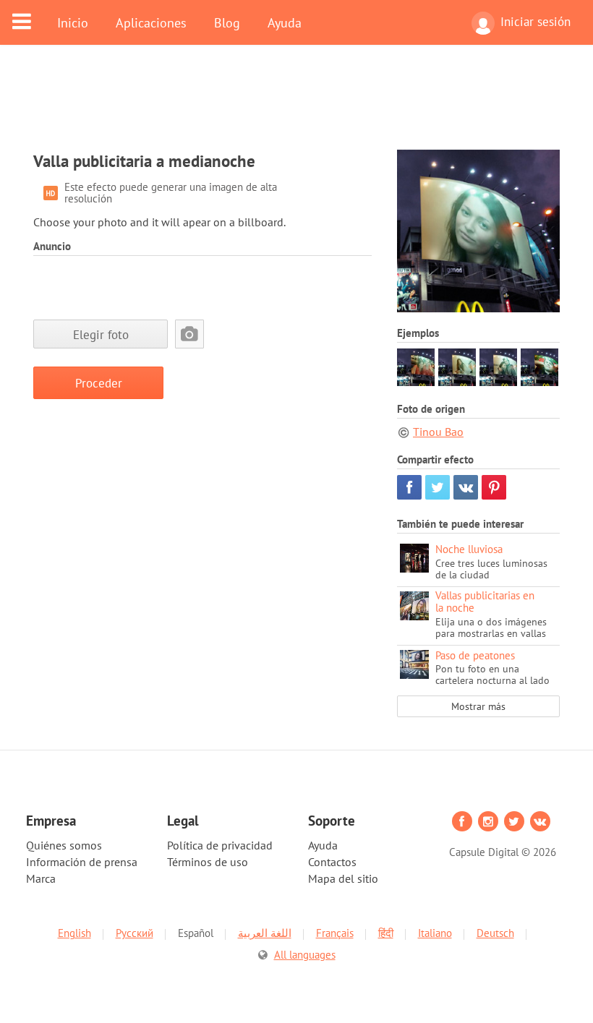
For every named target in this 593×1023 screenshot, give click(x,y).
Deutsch (495, 933)
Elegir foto (101, 334)
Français (335, 933)
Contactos (332, 862)
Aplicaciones (151, 22)
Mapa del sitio (343, 878)
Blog (227, 22)
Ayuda (285, 22)
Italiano (435, 933)
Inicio (72, 22)
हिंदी (385, 933)
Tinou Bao (438, 431)
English (74, 933)
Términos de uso (207, 862)
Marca (41, 878)
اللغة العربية (264, 933)
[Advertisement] (296, 106)
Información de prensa (81, 862)
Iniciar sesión (535, 22)
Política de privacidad (220, 845)
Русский (134, 933)
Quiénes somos (64, 845)
